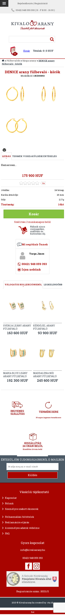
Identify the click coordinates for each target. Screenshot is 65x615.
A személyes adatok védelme (22, 528)
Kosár (26, 50)
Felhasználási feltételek (19, 516)
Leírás (6, 156)
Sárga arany (29, 60)
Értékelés (50, 156)
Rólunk (9, 503)
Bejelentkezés (25, 3)
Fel (32, 612)
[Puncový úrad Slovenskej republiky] (32, 578)
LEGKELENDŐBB (53, 284)
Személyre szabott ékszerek (21, 509)
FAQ (7, 533)
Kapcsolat (11, 497)
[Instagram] (36, 566)
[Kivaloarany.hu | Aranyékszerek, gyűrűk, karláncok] (32, 34)
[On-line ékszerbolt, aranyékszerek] (4, 3)
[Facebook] (28, 566)
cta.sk (50, 602)
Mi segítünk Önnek (35, 244)
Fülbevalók (13, 60)
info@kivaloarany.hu (32, 550)
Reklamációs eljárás (17, 522)
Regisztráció (41, 3)
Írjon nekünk (31, 269)
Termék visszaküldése (27, 156)
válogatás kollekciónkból (23, 284)
